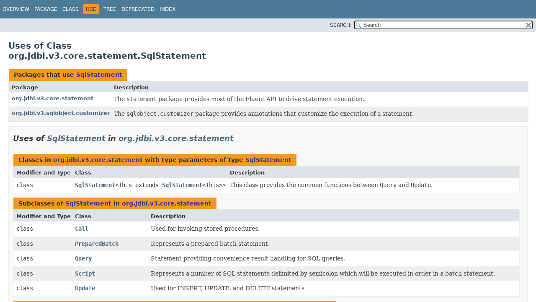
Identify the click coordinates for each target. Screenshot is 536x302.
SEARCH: (341, 25)
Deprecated (138, 9)
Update (85, 288)
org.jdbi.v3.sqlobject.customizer (61, 113)
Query (83, 258)
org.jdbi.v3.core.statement (52, 98)
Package (45, 9)
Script (85, 273)
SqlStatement (99, 74)
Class (70, 9)
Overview (16, 9)
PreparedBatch (97, 243)
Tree (109, 9)
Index (167, 9)
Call (81, 228)
